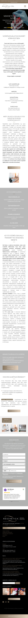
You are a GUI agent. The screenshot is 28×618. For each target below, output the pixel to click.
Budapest (4, 544)
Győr (4, 549)
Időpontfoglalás (14, 167)
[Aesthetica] (8, 6)
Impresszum (5, 535)
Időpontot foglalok (10, 367)
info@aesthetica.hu (11, 524)
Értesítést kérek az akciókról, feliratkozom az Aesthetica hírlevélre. (13, 477)
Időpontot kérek (14, 481)
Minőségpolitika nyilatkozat (8, 533)
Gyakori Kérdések (6, 531)
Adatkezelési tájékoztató (7, 532)
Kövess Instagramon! (14, 598)
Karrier (4, 536)
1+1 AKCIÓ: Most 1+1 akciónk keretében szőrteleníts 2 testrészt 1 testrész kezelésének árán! (14, 1)
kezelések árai (5, 394)
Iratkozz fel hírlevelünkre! (14, 527)
